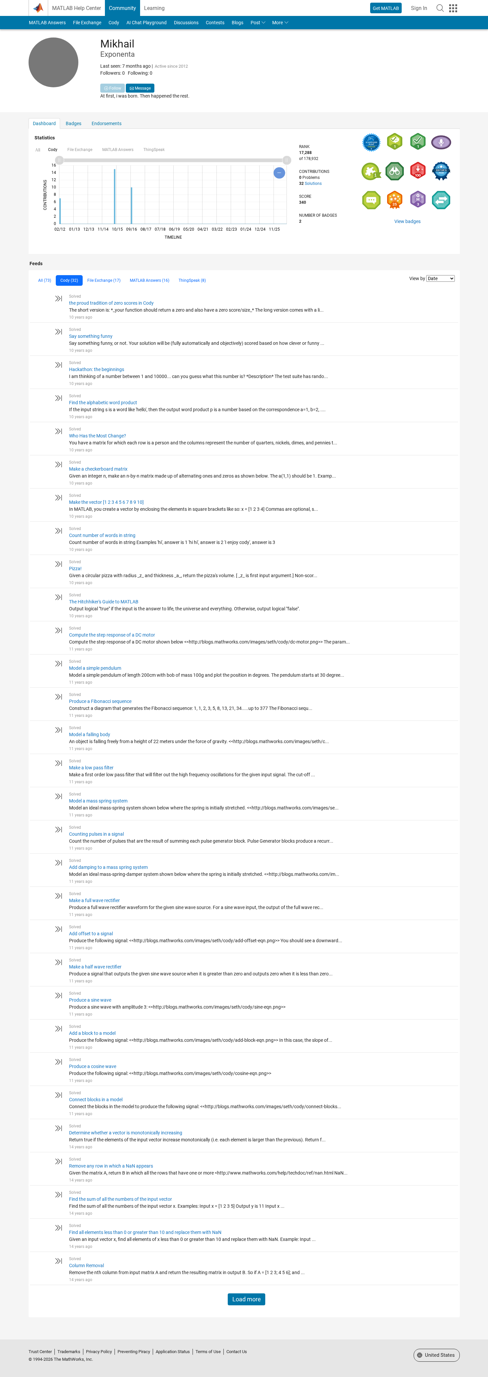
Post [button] (255, 22)
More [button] (277, 22)
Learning (154, 8)
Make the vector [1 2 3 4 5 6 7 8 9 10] (106, 502)
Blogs (237, 22)
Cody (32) (69, 280)
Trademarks (68, 1351)
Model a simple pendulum (95, 668)
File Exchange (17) (104, 280)
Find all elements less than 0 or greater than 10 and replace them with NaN (145, 1232)
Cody (114, 22)
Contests (215, 22)
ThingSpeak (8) (192, 280)
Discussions (186, 22)
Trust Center (40, 1351)
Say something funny (91, 336)
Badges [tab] (73, 123)
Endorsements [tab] (107, 123)
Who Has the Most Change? (97, 435)
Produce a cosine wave (92, 1066)
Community (122, 8)
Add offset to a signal (91, 933)
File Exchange (87, 22)
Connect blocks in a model (95, 1099)
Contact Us (236, 1351)
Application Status (173, 1351)
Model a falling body (89, 734)
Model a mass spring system (98, 800)
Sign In (419, 8)
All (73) (44, 280)
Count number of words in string (102, 535)
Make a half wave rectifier (95, 966)
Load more (246, 1299)
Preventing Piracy (134, 1351)
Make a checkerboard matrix (98, 469)
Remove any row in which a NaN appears (111, 1166)
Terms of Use (208, 1351)
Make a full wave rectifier (94, 900)
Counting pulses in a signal (96, 834)
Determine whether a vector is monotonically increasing (125, 1132)
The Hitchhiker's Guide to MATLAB (103, 601)
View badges (407, 221)
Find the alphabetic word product (103, 402)
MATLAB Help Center (76, 8)
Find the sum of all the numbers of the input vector (120, 1199)
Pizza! (75, 568)
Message (142, 88)
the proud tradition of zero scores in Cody (111, 303)
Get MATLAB (386, 8)
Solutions (313, 183)
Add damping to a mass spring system (108, 867)
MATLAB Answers (47, 22)
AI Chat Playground (146, 22)
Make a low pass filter (91, 767)
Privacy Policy (99, 1351)
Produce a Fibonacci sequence (100, 701)
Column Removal (86, 1265)
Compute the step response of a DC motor (112, 635)
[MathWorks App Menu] (453, 8)
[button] (440, 8)
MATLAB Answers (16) (149, 280)
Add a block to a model (92, 1033)
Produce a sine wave (90, 1000)
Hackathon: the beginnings (96, 369)
